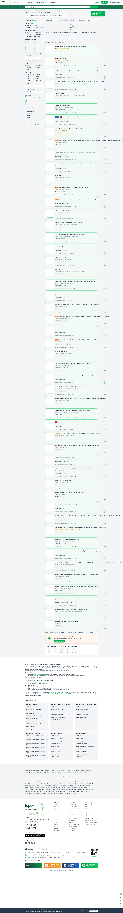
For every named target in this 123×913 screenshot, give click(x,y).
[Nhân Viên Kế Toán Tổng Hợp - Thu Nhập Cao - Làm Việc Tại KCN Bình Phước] (50, 600)
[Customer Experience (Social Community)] (50, 260)
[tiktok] (34, 843)
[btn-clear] (68, 7)
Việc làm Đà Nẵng (55, 770)
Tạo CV (23, 2)
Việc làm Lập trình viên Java (48, 781)
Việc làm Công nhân (80, 741)
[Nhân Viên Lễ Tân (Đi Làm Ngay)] (50, 108)
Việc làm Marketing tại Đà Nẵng (55, 776)
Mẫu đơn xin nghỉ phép (46, 791)
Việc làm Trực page (80, 756)
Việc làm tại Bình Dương (56, 741)
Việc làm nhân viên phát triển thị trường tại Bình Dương (35, 744)
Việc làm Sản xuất (81, 781)
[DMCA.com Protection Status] (37, 813)
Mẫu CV (93, 783)
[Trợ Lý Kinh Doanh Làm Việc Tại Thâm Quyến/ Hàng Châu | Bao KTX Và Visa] (50, 366)
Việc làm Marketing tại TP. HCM (43, 776)
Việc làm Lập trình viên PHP (60, 781)
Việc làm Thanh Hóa (71, 770)
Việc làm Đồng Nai (88, 770)
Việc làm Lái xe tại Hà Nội (87, 772)
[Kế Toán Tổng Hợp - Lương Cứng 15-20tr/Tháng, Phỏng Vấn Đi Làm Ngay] (50, 507)
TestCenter (55, 824)
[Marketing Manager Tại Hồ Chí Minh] (50, 249)
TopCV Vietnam (33, 824)
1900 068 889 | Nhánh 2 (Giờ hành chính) (38, 820)
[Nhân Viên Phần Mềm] (50, 96)
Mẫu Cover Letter (89, 789)
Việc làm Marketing (54, 777)
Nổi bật (57, 140)
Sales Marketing (81, 632)
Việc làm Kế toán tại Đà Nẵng (88, 774)
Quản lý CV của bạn (73, 804)
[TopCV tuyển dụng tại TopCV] (37, 806)
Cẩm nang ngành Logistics (71, 793)
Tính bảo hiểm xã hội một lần (75, 826)
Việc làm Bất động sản (31, 726)
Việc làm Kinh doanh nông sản (58, 709)
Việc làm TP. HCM (39, 770)
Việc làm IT (87, 810)
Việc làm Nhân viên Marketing (64, 777)
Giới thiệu (55, 804)
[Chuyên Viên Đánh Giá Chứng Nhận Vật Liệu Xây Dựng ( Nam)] (50, 237)
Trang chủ (27, 12)
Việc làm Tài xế (79, 735)
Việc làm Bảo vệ (79, 738)
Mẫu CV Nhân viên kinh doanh (73, 785)
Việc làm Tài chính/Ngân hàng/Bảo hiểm (35, 723)
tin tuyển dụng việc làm (40, 674)
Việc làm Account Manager (57, 714)
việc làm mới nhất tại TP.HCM (65, 693)
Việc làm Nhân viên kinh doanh (43, 777)
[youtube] (29, 843)
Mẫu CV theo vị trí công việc (30, 785)
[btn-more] (97, 632)
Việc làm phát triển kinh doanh (83, 711)
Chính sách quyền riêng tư (59, 815)
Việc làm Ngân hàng (44, 779)
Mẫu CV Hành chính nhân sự (85, 785)
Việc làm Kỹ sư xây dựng (91, 779)
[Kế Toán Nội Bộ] (50, 178)
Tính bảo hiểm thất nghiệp (74, 824)
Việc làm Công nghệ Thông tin (33, 718)
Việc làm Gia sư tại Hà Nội (76, 772)
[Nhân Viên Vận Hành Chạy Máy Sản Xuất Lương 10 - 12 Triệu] (50, 225)
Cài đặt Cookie (56, 817)
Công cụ (30, 2)
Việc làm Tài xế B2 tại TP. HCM (53, 774)
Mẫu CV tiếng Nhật (47, 785)
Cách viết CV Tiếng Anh (83, 787)
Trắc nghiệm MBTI (72, 828)
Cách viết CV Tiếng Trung (50, 789)
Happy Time (56, 830)
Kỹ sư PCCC (70, 488)
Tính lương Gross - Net (64, 783)
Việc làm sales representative (83, 709)
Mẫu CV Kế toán (64, 785)
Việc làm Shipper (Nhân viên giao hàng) (85, 746)
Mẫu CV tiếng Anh (40, 785)
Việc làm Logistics (64, 779)
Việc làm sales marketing (81, 717)
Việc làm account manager (82, 706)
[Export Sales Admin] (50, 272)
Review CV (71, 810)
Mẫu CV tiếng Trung (56, 785)
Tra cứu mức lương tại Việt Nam (53, 783)
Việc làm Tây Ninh (28, 772)
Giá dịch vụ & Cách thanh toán (91, 822)
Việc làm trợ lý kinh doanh (82, 714)
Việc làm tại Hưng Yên (56, 748)
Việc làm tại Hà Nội (55, 735)
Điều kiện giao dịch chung (90, 820)
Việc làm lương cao (89, 806)
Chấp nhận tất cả (93, 910)
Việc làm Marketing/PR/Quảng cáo (34, 709)
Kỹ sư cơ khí (70, 124)
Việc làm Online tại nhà (42, 783)
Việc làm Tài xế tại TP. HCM (41, 774)
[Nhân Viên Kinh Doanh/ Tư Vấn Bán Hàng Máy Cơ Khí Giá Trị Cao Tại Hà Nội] (50, 413)
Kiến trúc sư (70, 394)
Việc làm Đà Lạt (35, 772)
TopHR (54, 826)
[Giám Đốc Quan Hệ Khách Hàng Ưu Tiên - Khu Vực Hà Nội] (50, 131)
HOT (56, 46)
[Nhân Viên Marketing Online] (50, 331)
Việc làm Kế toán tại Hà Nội (65, 774)
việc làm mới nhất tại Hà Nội (52, 693)
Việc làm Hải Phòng (62, 770)
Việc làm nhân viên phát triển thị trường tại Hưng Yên (35, 756)
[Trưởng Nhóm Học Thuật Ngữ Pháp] (50, 213)
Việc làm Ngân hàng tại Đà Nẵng (31, 777)
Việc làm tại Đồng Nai (56, 746)
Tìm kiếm (94, 7)
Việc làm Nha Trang (50, 772)
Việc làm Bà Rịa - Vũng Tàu (60, 772)
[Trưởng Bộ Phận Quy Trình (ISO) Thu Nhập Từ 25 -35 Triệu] (50, 190)
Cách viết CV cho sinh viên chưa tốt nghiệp (69, 787)
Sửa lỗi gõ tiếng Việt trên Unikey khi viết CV (77, 789)
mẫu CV (33, 680)
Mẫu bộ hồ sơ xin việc (29, 791)
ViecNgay (55, 828)
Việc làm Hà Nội (32, 770)
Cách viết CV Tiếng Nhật (39, 789)
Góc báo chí (56, 806)
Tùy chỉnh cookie (83, 910)
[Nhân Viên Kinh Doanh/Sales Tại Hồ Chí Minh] (50, 460)
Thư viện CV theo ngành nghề (75, 808)
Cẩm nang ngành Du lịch (60, 793)
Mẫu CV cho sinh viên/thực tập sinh (40, 787)
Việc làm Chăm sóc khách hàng (31, 783)
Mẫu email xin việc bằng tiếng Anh (82, 791)
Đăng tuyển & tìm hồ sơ (115, 2)
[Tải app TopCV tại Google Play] (40, 835)
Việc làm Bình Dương (80, 770)
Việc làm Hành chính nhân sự (54, 779)
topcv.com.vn (94, 856)
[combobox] (34, 86)
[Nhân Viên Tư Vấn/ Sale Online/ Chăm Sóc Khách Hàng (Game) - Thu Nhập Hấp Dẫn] (50, 155)
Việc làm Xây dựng (30, 729)
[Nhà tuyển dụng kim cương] (55, 48)
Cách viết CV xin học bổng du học (62, 789)
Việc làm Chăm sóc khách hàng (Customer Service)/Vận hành (35, 712)
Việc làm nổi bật (88, 804)
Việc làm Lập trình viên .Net (37, 781)
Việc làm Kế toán (85, 777)
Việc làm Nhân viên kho (81, 743)
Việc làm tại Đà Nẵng (55, 754)
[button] (105, 54)
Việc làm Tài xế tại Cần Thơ (30, 774)
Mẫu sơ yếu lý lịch (37, 791)
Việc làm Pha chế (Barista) (82, 754)
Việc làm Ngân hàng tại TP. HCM (81, 776)
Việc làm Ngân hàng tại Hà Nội (68, 776)
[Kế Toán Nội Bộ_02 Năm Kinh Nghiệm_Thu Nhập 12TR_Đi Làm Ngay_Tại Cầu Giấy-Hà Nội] (50, 436)
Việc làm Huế (68, 772)
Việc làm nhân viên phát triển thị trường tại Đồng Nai (35, 752)
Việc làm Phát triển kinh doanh (58, 717)
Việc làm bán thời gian (90, 815)
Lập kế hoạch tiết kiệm (73, 822)
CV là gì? (50, 787)
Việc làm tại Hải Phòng (56, 756)
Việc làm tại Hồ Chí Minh (56, 738)
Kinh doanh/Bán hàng (61, 632)
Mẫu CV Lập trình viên (29, 787)
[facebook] (26, 843)
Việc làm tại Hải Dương (56, 751)
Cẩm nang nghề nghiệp (41, 2)
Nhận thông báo (60, 641)
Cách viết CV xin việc (56, 787)
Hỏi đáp (55, 813)
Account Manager (89, 632)
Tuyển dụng (56, 808)
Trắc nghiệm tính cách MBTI (86, 783)
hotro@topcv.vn (32, 821)
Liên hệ (55, 810)
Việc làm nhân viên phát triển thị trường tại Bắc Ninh (35, 748)
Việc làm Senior (88, 813)
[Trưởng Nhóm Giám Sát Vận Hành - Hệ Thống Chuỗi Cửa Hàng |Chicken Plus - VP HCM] (50, 448)
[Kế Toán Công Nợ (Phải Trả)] (50, 354)
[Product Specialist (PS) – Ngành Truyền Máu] (50, 624)
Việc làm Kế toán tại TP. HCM (76, 774)
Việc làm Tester (28, 781)
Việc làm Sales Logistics (73, 779)
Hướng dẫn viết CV (73, 806)
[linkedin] (32, 843)
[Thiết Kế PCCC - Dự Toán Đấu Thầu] (50, 483)
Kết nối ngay (37, 822)
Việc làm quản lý (88, 808)
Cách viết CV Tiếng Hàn (29, 789)
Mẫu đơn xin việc (72, 791)
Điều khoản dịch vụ (57, 819)
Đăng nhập (104, 2)
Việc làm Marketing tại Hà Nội (30, 776)
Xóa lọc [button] (30, 124)
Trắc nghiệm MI (72, 830)
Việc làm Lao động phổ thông (32, 721)
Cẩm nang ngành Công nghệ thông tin (32, 793)
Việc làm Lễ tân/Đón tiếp (81, 751)
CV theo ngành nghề (49, 681)
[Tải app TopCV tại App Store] (30, 835)
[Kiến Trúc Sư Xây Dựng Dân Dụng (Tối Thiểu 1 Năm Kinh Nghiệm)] (50, 389)
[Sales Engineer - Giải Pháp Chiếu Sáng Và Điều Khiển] (50, 542)
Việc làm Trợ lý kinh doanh (57, 719)
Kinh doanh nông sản (72, 632)
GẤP (59, 187)
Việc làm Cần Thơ (47, 770)
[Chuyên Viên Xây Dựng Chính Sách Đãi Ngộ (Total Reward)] (50, 49)
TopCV (52, 2)
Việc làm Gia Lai (42, 772)
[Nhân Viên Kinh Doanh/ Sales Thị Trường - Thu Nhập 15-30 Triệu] (50, 612)
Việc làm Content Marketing (76, 777)
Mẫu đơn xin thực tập (64, 791)
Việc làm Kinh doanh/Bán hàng (33, 706)
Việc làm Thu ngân (80, 748)
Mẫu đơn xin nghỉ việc (55, 791)
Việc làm (16, 2)
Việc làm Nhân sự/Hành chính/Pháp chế (35, 715)
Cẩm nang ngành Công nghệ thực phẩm (47, 793)
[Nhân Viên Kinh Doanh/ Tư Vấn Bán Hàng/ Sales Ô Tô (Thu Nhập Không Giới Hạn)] (50, 342)
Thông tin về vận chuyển (90, 824)
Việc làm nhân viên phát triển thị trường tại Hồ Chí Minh (36, 740)
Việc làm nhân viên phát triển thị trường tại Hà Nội (36, 736)
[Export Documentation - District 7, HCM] (50, 295)
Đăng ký (97, 2)
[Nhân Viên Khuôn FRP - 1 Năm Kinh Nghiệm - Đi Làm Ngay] (50, 495)
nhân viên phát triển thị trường (56, 667)
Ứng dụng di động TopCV (74, 816)
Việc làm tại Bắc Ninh (56, 743)
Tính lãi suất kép (72, 820)
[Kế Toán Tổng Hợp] (50, 61)
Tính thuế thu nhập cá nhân (74, 783)
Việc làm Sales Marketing (57, 711)
